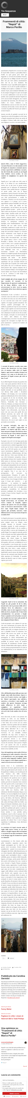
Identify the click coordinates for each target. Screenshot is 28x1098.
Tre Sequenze (8, 11)
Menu (6, 15)
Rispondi (25, 1066)
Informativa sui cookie (16, 1090)
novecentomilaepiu (7, 1042)
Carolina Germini (7, 967)
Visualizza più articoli (13, 998)
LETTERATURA (6, 969)
